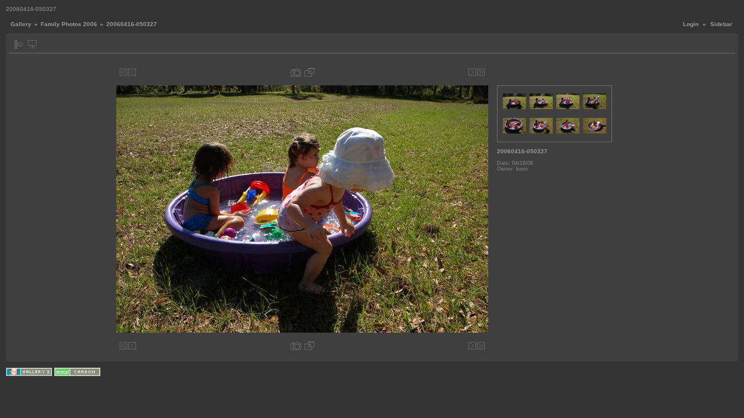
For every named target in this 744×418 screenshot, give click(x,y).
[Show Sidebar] (19, 44)
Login (691, 24)
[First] (123, 72)
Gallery (20, 24)
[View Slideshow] (32, 44)
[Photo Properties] (296, 72)
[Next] (472, 72)
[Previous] (132, 72)
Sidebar (721, 24)
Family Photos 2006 (69, 24)
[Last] (481, 72)
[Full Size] (309, 72)
